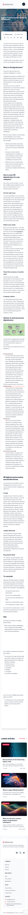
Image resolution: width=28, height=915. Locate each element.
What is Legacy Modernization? (13, 790)
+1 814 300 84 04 (11, 901)
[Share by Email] (21, 37)
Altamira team (8, 34)
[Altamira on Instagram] (20, 852)
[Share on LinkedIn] (4, 37)
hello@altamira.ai (11, 899)
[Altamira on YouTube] (23, 852)
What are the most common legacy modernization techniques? (12, 820)
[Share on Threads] (14, 37)
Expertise (9, 15)
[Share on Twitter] (8, 37)
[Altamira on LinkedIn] (16, 852)
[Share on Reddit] (17, 37)
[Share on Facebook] (11, 37)
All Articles (22, 738)
